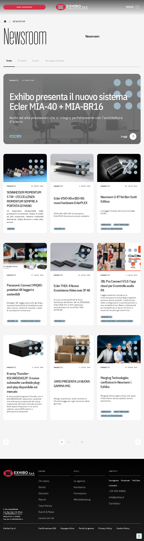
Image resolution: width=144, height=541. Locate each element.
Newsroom (19, 21)
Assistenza (79, 487)
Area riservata (24, 7)
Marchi (42, 499)
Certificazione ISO (47, 528)
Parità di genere (86, 528)
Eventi (35, 60)
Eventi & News (46, 511)
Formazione (80, 493)
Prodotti (22, 60)
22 (82, 442)
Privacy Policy (105, 528)
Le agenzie (79, 481)
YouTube (136, 480)
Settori (42, 487)
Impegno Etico (67, 528)
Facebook (125, 480)
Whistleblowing (82, 499)
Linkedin (113, 485)
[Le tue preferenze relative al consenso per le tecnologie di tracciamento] (139, 536)
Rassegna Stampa (54, 60)
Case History (45, 505)
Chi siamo (44, 481)
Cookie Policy (123, 528)
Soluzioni (44, 493)
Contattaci (114, 503)
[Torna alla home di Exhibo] (72, 7)
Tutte (9, 60)
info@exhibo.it (116, 497)
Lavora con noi (46, 518)
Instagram (114, 480)
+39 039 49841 (117, 491)
